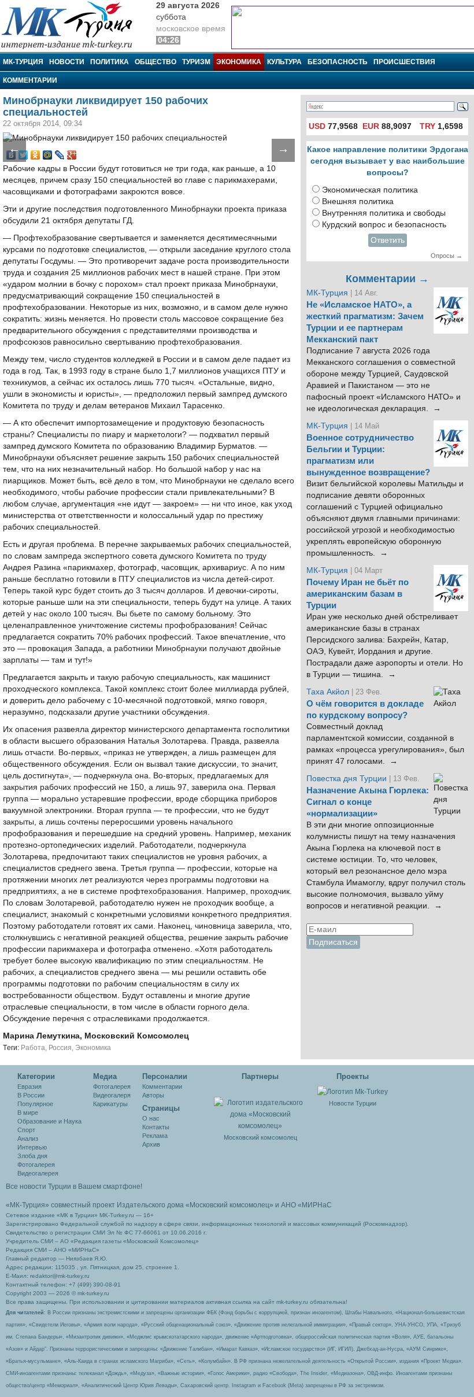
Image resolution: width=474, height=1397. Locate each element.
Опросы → (446, 255)
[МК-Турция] (72, 24)
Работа (33, 1048)
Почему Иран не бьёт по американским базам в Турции (357, 594)
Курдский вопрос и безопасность (384, 224)
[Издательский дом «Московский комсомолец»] (260, 1108)
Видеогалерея (37, 1173)
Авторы (153, 1095)
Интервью (32, 1147)
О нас (151, 1118)
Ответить (388, 240)
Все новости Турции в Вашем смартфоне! (74, 1186)
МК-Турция (23, 62)
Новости (66, 62)
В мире (27, 1112)
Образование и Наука (49, 1121)
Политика (109, 62)
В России (31, 1095)
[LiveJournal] (60, 154)
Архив (151, 1144)
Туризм (196, 62)
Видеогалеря (112, 1095)
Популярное (35, 1103)
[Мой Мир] (48, 154)
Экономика (238, 62)
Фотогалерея (36, 1164)
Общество (155, 62)
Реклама (155, 1135)
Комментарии (30, 80)
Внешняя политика (358, 201)
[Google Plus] (72, 154)
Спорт (26, 1129)
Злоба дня (32, 1155)
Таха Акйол (327, 692)
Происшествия (404, 62)
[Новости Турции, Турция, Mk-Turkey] (352, 1091)
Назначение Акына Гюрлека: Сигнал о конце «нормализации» (367, 802)
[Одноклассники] (35, 154)
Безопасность (338, 62)
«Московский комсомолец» (229, 1205)
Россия (60, 1048)
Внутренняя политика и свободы (384, 213)
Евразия (29, 1086)
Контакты (155, 1126)
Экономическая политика (370, 190)
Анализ (27, 1138)
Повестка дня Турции (347, 778)
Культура (284, 62)
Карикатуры (110, 1103)
